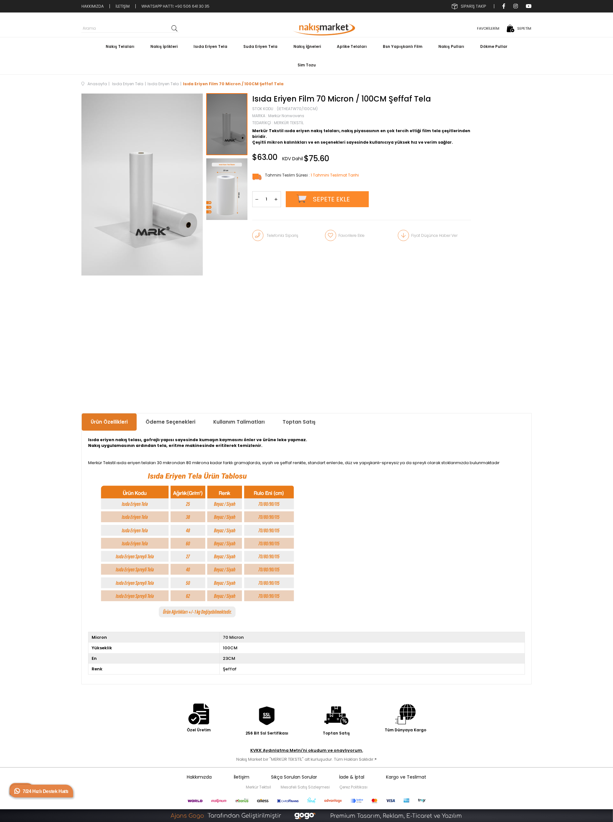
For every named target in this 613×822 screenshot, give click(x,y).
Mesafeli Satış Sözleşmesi (305, 787)
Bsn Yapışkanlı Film (402, 46)
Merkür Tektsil (258, 787)
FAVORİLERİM (488, 28)
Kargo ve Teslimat (406, 777)
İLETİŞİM (123, 6)
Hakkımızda (199, 777)
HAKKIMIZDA (92, 6)
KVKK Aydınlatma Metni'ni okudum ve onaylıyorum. (306, 750)
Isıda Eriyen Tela (210, 46)
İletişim (241, 777)
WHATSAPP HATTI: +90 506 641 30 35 (175, 6)
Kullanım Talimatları (239, 422)
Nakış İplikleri (164, 46)
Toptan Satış (299, 422)
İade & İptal (351, 777)
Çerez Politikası (353, 787)
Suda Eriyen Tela (260, 46)
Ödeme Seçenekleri (170, 422)
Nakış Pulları (451, 46)
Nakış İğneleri (307, 46)
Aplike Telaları (352, 46)
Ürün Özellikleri (109, 422)
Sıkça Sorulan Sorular (294, 777)
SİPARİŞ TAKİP (473, 6)
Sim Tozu (307, 65)
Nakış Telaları (120, 46)
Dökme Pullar (493, 46)
